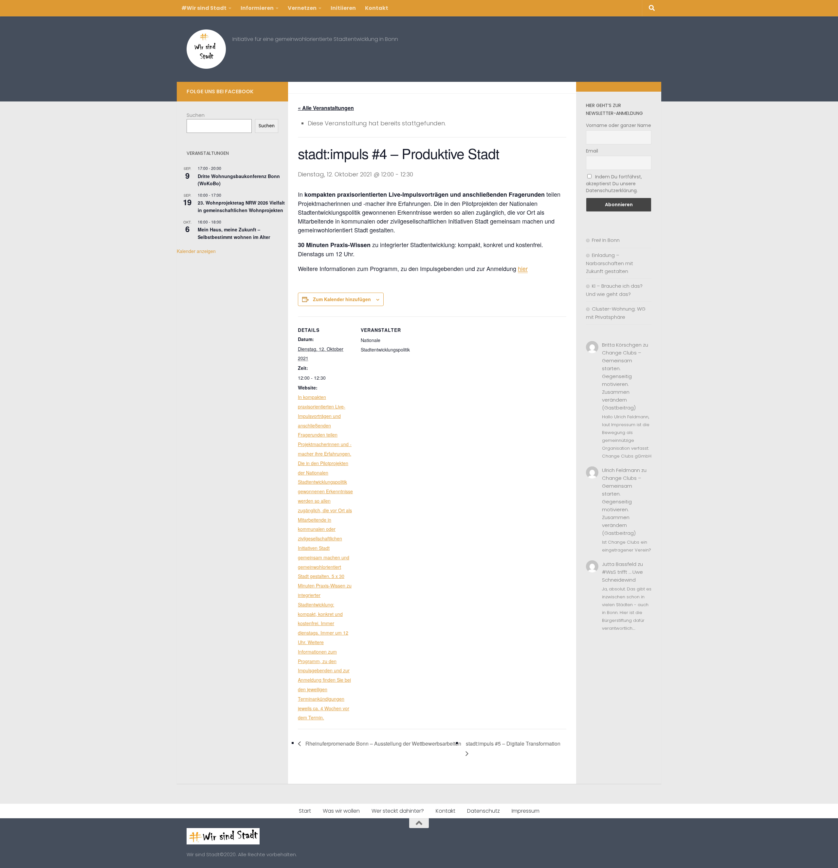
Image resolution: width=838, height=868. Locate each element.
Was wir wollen (341, 811)
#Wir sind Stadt (204, 8)
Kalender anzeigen (196, 251)
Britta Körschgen (622, 344)
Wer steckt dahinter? (398, 811)
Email (592, 151)
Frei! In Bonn (606, 240)
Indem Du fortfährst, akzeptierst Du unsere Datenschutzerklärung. (614, 183)
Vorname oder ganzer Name (618, 125)
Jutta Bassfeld (619, 564)
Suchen (196, 115)
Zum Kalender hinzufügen (342, 299)
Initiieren (343, 8)
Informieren (257, 8)
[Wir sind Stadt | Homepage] (206, 49)
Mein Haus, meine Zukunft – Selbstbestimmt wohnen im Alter (234, 233)
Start (305, 811)
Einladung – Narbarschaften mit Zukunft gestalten (609, 263)
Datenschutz (483, 811)
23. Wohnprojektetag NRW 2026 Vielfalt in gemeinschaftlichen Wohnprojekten (241, 206)
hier (523, 268)
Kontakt (376, 8)
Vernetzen (302, 8)
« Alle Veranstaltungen (326, 108)
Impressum (525, 811)
